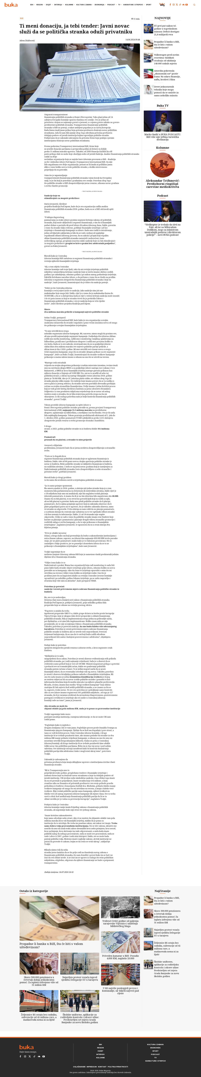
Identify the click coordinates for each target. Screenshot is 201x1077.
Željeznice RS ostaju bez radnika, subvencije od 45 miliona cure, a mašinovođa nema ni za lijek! (39, 1017)
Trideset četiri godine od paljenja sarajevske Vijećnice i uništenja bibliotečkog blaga (120, 923)
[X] (38, 121)
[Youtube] (186, 4)
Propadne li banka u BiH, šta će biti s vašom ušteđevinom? (166, 44)
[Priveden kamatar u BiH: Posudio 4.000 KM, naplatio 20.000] (120, 942)
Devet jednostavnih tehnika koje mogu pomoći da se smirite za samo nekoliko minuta (166, 91)
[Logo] (11, 5)
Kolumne (162, 147)
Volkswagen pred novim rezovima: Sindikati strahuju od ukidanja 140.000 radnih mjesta (166, 59)
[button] (194, 5)
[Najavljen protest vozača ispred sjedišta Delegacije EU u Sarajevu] (79, 963)
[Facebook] (170, 4)
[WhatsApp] (38, 132)
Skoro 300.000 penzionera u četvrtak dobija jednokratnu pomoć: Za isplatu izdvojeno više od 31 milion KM (39, 981)
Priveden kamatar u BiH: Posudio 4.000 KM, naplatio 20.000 (120, 957)
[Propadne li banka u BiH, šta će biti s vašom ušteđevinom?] (148, 44)
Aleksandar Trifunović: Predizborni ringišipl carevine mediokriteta (162, 184)
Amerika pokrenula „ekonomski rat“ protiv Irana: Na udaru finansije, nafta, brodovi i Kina (167, 75)
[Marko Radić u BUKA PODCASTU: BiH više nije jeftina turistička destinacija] (162, 121)
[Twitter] (177, 4)
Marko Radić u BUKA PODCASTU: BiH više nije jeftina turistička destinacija (162, 137)
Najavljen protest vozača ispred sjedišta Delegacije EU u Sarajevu (79, 978)
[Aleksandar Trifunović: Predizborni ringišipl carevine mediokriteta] (162, 165)
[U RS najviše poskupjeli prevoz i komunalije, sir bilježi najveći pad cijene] (120, 974)
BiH (21, 18)
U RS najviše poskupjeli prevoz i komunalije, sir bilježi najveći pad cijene (120, 991)
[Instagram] (173, 4)
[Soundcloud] (183, 4)
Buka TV (163, 105)
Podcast (162, 195)
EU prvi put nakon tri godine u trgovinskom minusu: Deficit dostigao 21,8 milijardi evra (166, 30)
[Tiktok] (180, 4)
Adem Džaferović (27, 40)
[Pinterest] (38, 126)
